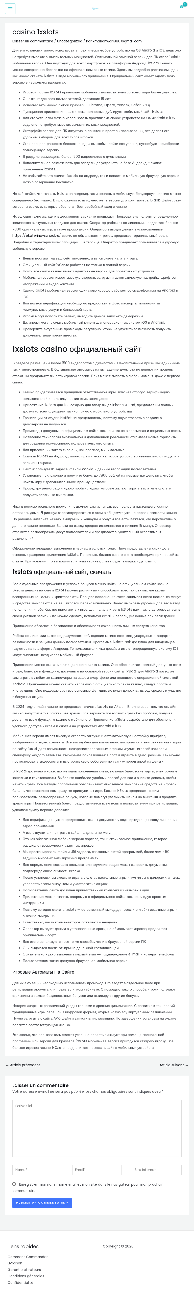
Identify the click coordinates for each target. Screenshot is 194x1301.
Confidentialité (20, 1282)
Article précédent (23, 1065)
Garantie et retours (24, 1269)
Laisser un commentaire (32, 41)
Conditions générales (26, 1276)
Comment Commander (28, 1257)
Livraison (15, 1263)
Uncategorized (69, 41)
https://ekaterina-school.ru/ (36, 235)
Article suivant (174, 1065)
